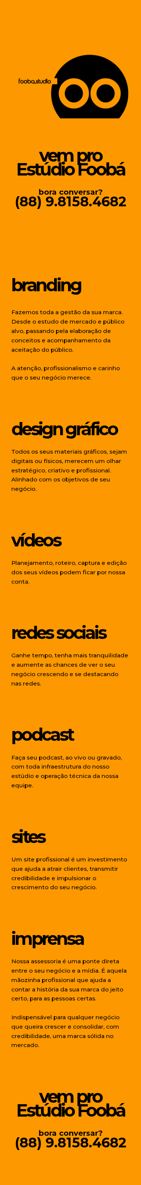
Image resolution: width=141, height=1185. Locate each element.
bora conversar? (71, 192)
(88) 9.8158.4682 (70, 201)
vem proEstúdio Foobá (70, 162)
